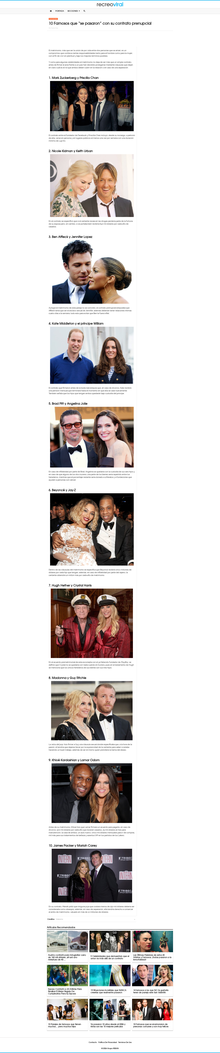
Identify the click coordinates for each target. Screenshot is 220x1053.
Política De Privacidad (107, 1042)
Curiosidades (53, 19)
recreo (110, 4)
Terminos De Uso (125, 1042)
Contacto (93, 1042)
